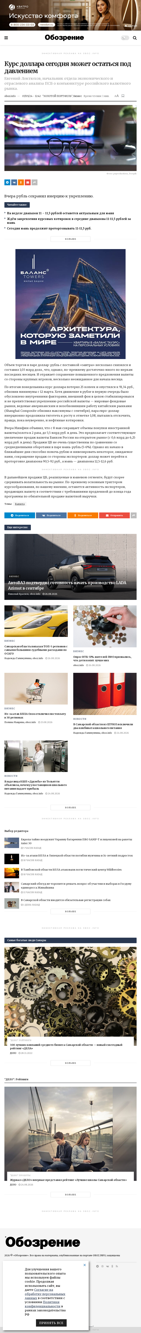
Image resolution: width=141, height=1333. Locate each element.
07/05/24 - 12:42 (31, 96)
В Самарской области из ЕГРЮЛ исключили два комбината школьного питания (103, 726)
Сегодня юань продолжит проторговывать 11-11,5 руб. (49, 228)
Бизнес (77, 96)
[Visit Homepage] (64, 37)
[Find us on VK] (107, 1266)
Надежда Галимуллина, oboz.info (23, 658)
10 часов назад (32, 860)
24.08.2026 (122, 732)
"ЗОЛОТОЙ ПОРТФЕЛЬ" (57, 96)
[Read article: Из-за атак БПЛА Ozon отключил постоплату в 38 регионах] (36, 689)
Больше (70, 239)
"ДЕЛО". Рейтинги (20, 1040)
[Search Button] (135, 37)
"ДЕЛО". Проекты (20, 1175)
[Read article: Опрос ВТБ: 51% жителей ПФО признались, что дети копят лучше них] (105, 626)
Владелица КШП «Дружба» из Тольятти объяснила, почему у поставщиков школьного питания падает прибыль (35, 785)
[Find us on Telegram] (97, 1266)
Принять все (51, 1323)
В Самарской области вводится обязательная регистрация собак (66, 900)
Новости (79, 719)
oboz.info (10, 96)
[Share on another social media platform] (34, 182)
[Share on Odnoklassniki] (21, 182)
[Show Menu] (6, 37)
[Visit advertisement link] (70, 15)
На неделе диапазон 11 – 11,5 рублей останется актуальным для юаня (60, 213)
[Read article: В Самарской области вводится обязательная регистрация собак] (11, 903)
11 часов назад (32, 892)
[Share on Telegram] (7, 182)
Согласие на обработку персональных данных (45, 1294)
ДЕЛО (13, 1053)
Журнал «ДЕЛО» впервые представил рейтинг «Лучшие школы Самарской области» (68, 1180)
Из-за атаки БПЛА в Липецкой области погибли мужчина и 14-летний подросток (77, 855)
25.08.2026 (46, 722)
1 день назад (31, 904)
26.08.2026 (50, 594)
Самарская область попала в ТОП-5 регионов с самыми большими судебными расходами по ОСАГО (36, 650)
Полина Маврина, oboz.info (20, 722)
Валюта (20, 504)
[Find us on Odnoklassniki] (112, 1266)
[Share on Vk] (14, 182)
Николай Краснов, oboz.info (24, 594)
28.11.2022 (26, 1053)
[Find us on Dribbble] (102, 1266)
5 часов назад (32, 848)
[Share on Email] (28, 182)
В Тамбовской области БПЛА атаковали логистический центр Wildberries (71, 869)
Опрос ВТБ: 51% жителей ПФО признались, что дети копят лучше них (102, 658)
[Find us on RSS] (117, 1266)
